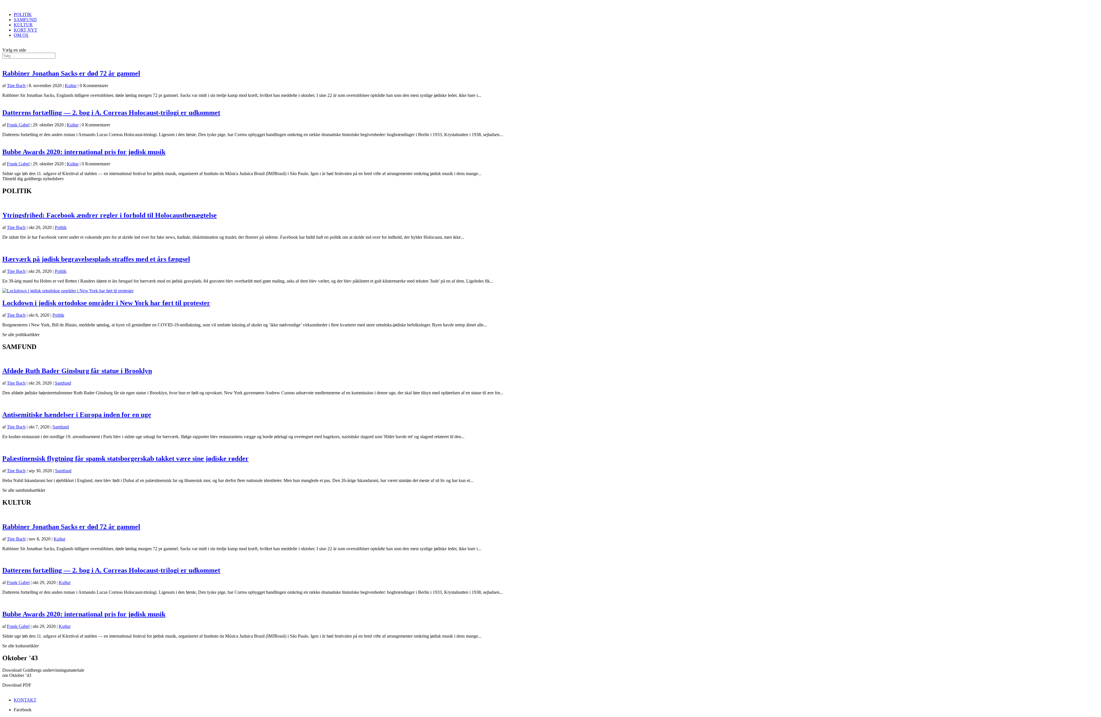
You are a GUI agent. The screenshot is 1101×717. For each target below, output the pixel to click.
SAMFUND (25, 19)
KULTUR (23, 24)
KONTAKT (25, 700)
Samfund (63, 383)
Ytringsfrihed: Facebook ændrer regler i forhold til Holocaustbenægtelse (109, 215)
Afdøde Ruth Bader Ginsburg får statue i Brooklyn (77, 371)
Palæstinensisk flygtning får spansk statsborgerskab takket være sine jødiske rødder (125, 458)
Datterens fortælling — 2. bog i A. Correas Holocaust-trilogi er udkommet (111, 112)
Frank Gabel (18, 124)
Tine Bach (16, 85)
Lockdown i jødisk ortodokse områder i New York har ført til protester (106, 303)
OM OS (21, 35)
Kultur (71, 85)
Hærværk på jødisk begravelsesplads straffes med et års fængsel (96, 259)
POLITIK (23, 14)
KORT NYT (25, 30)
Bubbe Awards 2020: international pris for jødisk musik (83, 152)
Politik (61, 227)
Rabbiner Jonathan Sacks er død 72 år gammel (71, 73)
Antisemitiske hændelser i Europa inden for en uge (76, 414)
